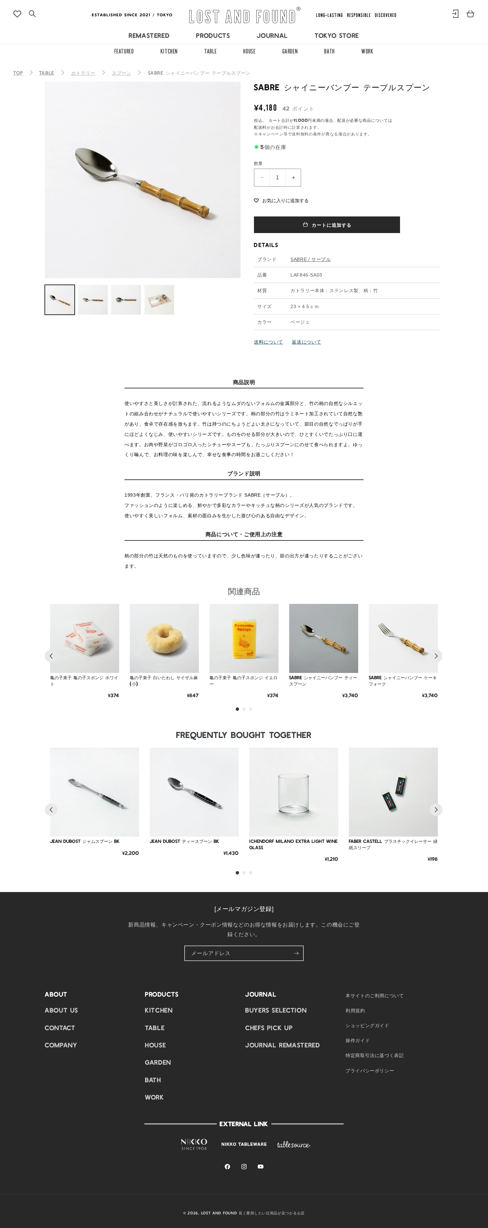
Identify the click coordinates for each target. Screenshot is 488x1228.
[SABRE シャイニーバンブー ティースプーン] (323, 638)
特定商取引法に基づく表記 (375, 1055)
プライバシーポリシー (370, 1070)
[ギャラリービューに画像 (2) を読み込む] (93, 300)
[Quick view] (109, 646)
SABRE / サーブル (310, 259)
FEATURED (124, 50)
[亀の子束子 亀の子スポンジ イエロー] (244, 638)
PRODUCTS (213, 35)
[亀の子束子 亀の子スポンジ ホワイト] (84, 638)
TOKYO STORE (337, 35)
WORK (368, 50)
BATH (329, 50)
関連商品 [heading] (244, 591)
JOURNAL (272, 35)
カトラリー (83, 72)
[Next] (436, 656)
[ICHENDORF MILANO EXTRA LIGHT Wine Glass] (293, 792)
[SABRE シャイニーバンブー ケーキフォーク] (403, 638)
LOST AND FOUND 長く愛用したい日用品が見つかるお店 (253, 1212)
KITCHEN (169, 50)
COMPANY (61, 1044)
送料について (268, 341)
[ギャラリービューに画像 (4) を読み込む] (159, 300)
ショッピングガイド (367, 1025)
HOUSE (249, 50)
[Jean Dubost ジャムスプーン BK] (94, 792)
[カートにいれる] (109, 663)
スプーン (121, 72)
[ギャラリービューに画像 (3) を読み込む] (126, 300)
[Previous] (51, 656)
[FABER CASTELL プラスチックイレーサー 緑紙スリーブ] (393, 792)
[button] (281, 200)
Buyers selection (276, 1010)
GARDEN (290, 50)
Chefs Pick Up (269, 1027)
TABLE (210, 50)
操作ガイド (358, 1040)
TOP (18, 72)
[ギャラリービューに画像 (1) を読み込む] (60, 300)
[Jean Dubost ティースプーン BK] (194, 792)
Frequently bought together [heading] (244, 734)
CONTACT (60, 1027)
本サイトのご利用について (375, 995)
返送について (306, 341)
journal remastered (282, 1044)
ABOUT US (61, 1010)
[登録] (296, 953)
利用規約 (355, 1010)
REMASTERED (149, 35)
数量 (258, 163)
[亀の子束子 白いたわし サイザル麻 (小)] (164, 638)
